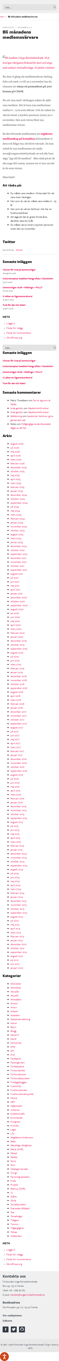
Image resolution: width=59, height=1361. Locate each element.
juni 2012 (14, 964)
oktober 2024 (17, 499)
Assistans (15, 1015)
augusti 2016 (16, 774)
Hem (2, 16)
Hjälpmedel (16, 1106)
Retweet (19, 249)
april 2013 (15, 928)
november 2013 (18, 905)
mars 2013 (15, 932)
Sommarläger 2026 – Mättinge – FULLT (22, 287)
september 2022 (18, 554)
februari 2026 (17, 463)
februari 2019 (17, 668)
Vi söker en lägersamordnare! (17, 296)
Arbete (14, 1011)
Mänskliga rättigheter (21, 1145)
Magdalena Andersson (21, 1137)
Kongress (15, 1121)
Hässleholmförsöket (38, 408)
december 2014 (18, 853)
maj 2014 (15, 881)
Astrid (13, 1023)
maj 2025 (15, 475)
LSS (12, 1133)
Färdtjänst (15, 1058)
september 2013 (18, 912)
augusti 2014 (16, 869)
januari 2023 (16, 542)
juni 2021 (14, 581)
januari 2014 (16, 897)
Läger (13, 1129)
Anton (13, 1007)
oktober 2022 (17, 550)
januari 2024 (16, 522)
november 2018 (18, 680)
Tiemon (14, 1224)
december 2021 (18, 558)
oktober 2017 (17, 719)
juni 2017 (14, 735)
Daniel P (14, 1035)
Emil (12, 1054)
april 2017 (15, 743)
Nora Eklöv (8, 27)
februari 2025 (17, 487)
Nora (13, 1161)
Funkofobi (15, 1086)
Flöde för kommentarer (18, 333)
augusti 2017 (16, 727)
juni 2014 (15, 877)
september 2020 (19, 605)
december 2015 (18, 806)
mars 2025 (15, 483)
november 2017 (18, 715)
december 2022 (18, 546)
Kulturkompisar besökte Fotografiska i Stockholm (28, 278)
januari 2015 (16, 849)
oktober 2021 (17, 566)
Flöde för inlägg (14, 328)
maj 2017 (14, 739)
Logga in (10, 323)
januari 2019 (16, 672)
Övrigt (13, 1173)
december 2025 (18, 467)
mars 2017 (15, 747)
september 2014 (18, 865)
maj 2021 (14, 585)
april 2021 (15, 589)
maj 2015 (14, 834)
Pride (13, 1180)
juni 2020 (15, 617)
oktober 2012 (17, 948)
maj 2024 (15, 510)
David (13, 1039)
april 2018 (15, 696)
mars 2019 (15, 664)
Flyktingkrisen (17, 1062)
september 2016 (18, 771)
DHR (12, 1046)
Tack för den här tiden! (14, 305)
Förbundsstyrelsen (20, 1078)
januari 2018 (16, 707)
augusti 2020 (17, 609)
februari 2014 (17, 893)
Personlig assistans (20, 1177)
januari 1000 (16, 968)
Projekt (14, 1184)
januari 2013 (16, 940)
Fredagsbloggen (18, 1082)
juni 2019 (15, 660)
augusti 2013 (16, 916)
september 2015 (18, 818)
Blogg (13, 1031)
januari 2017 (16, 755)
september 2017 (18, 723)
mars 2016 (15, 794)
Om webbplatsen (12, 1315)
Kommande (16, 1117)
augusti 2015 (16, 822)
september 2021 (18, 570)
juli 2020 (14, 613)
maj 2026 (15, 451)
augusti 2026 (16, 443)
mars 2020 (15, 629)
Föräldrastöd (17, 1066)
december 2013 (18, 901)
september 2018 (18, 688)
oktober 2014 (17, 861)
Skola (13, 1200)
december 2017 (18, 711)
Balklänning (16, 416)
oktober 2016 (17, 767)
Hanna (13, 1098)
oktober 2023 (17, 530)
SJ (11, 1192)
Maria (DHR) (16, 1149)
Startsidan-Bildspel (20, 1208)
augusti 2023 (16, 534)
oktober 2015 (17, 814)
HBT (12, 1102)
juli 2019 (14, 656)
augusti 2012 (16, 956)
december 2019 (18, 640)
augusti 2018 (16, 692)
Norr (13, 1165)
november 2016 (18, 763)
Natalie (14, 1157)
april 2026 (15, 455)
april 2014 (15, 885)
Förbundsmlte (17, 1070)
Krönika (14, 1125)
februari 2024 (17, 518)
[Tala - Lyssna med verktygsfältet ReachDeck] (4, 1356)
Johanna (14, 1110)
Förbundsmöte (18, 1074)
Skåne (13, 1196)
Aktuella (14, 991)
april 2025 (15, 479)
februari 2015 (17, 845)
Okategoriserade (19, 1169)
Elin (12, 1050)
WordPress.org (14, 337)
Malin (13, 1141)
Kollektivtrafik (17, 1113)
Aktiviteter (15, 983)
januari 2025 (16, 491)
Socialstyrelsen (18, 1204)
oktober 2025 (17, 471)
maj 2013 (14, 924)
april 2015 (15, 838)
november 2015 (18, 810)
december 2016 (18, 759)
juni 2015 (14, 830)
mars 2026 (15, 459)
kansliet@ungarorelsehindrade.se (27, 1294)
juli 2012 (14, 960)
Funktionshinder (18, 1090)
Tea (12, 1212)
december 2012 (18, 944)
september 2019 (18, 648)
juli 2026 (14, 447)
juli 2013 (14, 920)
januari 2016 (16, 802)
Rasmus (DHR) (17, 1188)
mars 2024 (15, 514)
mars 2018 (15, 700)
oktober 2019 (17, 644)
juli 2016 (14, 778)
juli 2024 (14, 506)
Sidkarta (7, 1320)
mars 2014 (15, 889)
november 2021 (18, 562)
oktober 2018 (17, 684)
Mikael (13, 1153)
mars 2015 (15, 842)
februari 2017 (17, 751)
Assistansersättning (20, 1019)
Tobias (13, 1232)
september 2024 (19, 503)
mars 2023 (15, 538)
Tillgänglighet (17, 1228)
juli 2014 (14, 873)
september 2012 (18, 952)
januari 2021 (16, 593)
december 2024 (18, 495)
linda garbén (16, 408)
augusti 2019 (16, 652)
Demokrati (15, 1043)
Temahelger (16, 1216)
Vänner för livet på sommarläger (19, 269)
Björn (13, 1027)
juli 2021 (14, 577)
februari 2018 (17, 704)
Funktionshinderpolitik (22, 1094)
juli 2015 (14, 826)
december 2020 (18, 597)
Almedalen (15, 999)
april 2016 (15, 790)
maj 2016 (15, 786)
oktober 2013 (17, 909)
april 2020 (15, 625)
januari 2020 (16, 637)
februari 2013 (17, 936)
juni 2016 (15, 782)
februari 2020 (17, 633)
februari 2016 (17, 798)
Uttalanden (16, 1236)
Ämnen (14, 1003)
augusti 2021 (16, 573)
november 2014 (18, 857)
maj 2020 (15, 621)
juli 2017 (14, 731)
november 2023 (18, 526)
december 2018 (18, 676)
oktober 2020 (17, 601)
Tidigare (14, 1220)
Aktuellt (14, 995)
